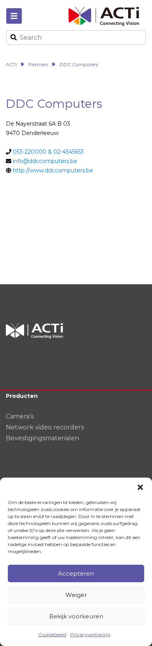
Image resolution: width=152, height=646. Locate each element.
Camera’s (20, 416)
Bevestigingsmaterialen (42, 438)
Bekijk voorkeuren (76, 616)
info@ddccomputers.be (45, 161)
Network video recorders (45, 427)
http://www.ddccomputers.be (53, 170)
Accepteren (76, 573)
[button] (140, 487)
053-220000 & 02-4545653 (48, 151)
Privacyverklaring (90, 634)
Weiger (76, 595)
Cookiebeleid (52, 634)
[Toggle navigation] (14, 16)
